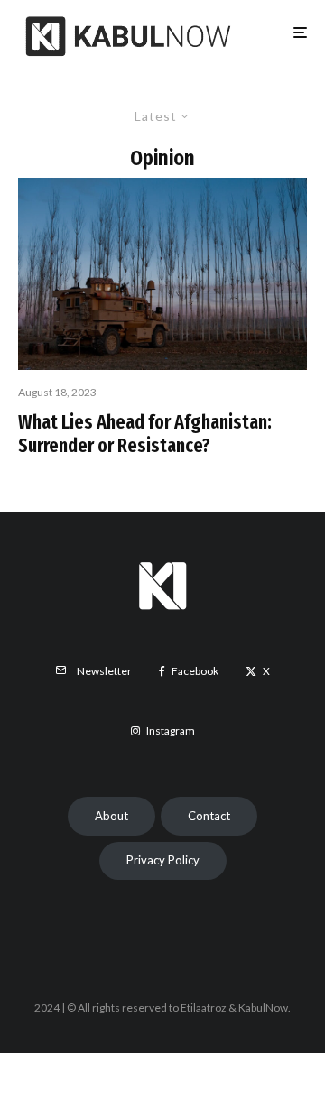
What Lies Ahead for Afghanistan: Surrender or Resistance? (145, 434)
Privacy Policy (163, 860)
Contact (209, 815)
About (111, 815)
